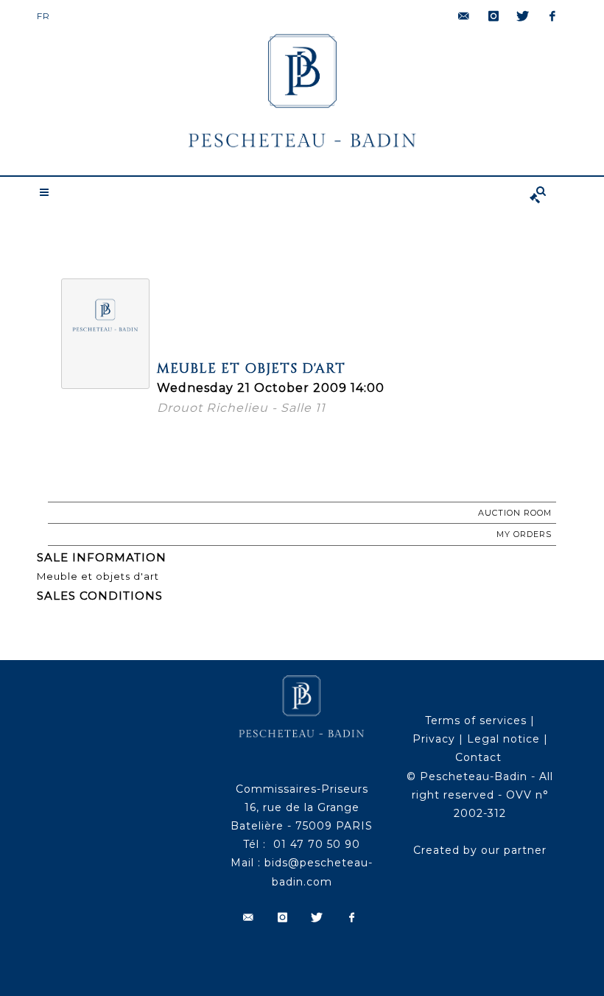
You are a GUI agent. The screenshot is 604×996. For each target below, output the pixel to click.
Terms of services (476, 720)
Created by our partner (480, 850)
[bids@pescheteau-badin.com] (464, 16)
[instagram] (493, 16)
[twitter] (523, 16)
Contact (478, 757)
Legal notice (503, 739)
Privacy (433, 739)
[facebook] (552, 16)
